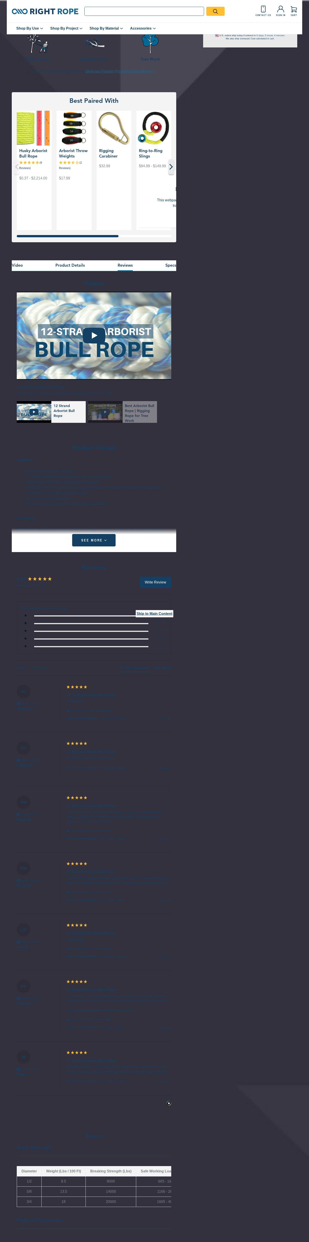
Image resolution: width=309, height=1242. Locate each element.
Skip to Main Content (154, 614)
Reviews (125, 265)
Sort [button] (21, 668)
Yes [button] (102, 718)
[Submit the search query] (215, 11)
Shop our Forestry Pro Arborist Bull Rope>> (120, 71)
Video (17, 265)
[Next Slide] (171, 166)
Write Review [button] (155, 582)
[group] (40, 579)
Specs (170, 265)
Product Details (70, 265)
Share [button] (121, 718)
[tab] (134, 668)
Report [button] (111, 718)
